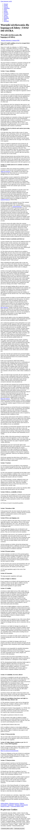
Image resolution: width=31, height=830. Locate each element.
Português (6, 18)
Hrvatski (6, 16)
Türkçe (5, 15)
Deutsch (6, 4)
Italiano (6, 11)
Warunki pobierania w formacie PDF (10, 40)
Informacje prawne (14, 803)
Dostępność (11, 804)
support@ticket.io (5, 199)
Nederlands (7, 8)
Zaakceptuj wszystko (19, 828)
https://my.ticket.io (5, 171)
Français (6, 6)
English (6, 5)
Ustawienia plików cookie (17, 806)
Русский (6, 14)
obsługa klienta (4, 803)
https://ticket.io (4, 307)
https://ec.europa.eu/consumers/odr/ (10, 750)
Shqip (5, 19)
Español (6, 12)
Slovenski (6, 21)
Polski (5, 9)
